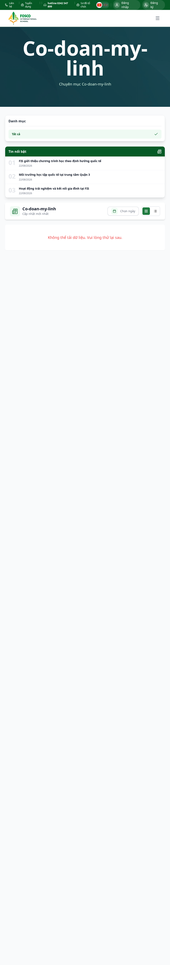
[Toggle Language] (102, 5)
